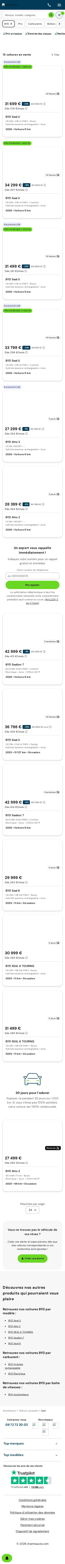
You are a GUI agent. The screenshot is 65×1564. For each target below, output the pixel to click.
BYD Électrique (16, 1373)
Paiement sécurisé (32, 1525)
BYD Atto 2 (14, 1326)
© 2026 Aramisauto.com (32, 1544)
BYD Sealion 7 (16, 1337)
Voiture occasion (28, 1410)
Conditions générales (32, 1500)
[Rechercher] (51, 15)
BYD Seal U (14, 1320)
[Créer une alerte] (7, 1558)
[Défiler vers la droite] (59, 23)
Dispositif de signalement (32, 1531)
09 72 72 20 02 (16, 1425)
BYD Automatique (18, 1394)
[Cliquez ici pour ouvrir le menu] (59, 5)
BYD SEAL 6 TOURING (20, 1332)
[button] (11, 23)
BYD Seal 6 (14, 1343)
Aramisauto (9, 1410)
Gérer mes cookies (32, 1519)
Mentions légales (32, 1506)
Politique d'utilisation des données (32, 1512)
